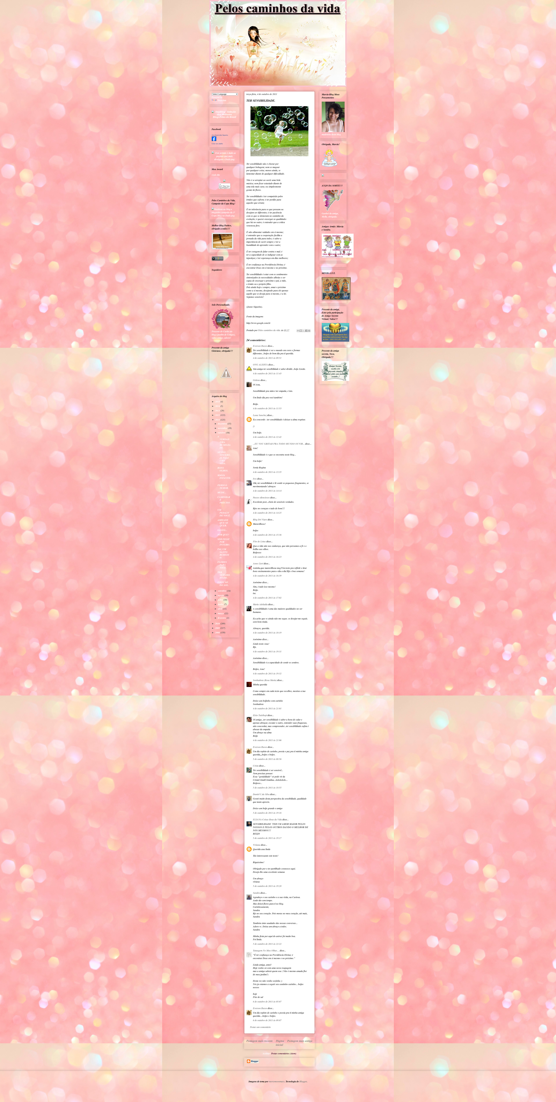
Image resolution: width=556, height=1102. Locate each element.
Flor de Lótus (259, 541)
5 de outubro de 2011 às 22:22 (267, 943)
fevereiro (222, 617)
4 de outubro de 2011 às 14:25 (267, 512)
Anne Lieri (258, 563)
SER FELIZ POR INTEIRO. (223, 542)
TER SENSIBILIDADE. (223, 575)
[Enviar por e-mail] (298, 330)
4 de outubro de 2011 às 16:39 (267, 575)
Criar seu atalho (217, 144)
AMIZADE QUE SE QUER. (222, 522)
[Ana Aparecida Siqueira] (214, 140)
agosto (221, 595)
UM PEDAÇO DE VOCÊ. (224, 512)
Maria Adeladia (260, 604)
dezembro (222, 423)
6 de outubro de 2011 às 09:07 (267, 1020)
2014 (217, 406)
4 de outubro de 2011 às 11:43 (267, 373)
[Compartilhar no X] (303, 330)
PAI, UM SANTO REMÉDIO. (223, 553)
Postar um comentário (260, 1027)
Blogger (303, 1081)
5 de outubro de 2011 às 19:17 (267, 838)
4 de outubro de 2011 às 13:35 (267, 472)
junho (221, 604)
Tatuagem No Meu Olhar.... (266, 950)
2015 (217, 401)
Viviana (256, 844)
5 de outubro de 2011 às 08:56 (267, 759)
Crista (256, 765)
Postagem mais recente (259, 1041)
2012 (217, 415)
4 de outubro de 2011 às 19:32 (267, 673)
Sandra (256, 892)
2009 (217, 628)
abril (220, 608)
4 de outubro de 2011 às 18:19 (267, 632)
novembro (223, 428)
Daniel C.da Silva (261, 794)
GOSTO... (222, 530)
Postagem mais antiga (299, 1041)
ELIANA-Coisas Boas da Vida (267, 819)
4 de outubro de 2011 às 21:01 (267, 708)
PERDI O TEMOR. (223, 487)
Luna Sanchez (260, 415)
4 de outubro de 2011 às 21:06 (267, 740)
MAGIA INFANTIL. (224, 478)
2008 (217, 632)
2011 (217, 419)
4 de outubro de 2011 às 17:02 (267, 597)
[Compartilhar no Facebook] (306, 330)
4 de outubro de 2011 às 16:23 (267, 556)
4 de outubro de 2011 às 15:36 (267, 534)
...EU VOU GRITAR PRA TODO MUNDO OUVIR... (279, 443)
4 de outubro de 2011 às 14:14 (267, 490)
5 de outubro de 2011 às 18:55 (267, 787)
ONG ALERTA (260, 364)
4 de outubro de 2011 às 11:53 (267, 408)
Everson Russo (260, 345)
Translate (221, 100)
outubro (222, 432)
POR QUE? (223, 534)
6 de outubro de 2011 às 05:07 (267, 1001)
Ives (255, 478)
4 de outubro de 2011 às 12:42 (267, 437)
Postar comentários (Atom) (283, 1053)
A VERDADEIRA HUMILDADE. (224, 442)
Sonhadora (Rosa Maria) (265, 680)
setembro (222, 590)
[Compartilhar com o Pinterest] (309, 330)
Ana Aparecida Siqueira (220, 135)
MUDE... (221, 492)
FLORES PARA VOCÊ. (222, 564)
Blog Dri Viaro (260, 519)
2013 (217, 410)
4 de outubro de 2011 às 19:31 (267, 651)
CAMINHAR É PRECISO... (223, 501)
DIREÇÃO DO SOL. (223, 584)
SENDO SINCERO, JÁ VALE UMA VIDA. (224, 458)
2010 (217, 623)
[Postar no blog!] (300, 330)
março (221, 613)
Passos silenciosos (261, 497)
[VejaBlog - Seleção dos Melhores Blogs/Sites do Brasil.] (224, 113)
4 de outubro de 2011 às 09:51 (267, 358)
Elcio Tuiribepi (260, 715)
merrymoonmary (277, 1081)
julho (220, 599)
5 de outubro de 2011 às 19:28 (267, 886)
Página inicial (280, 1043)
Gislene (256, 380)
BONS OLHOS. (222, 469)
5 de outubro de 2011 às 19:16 (267, 812)
